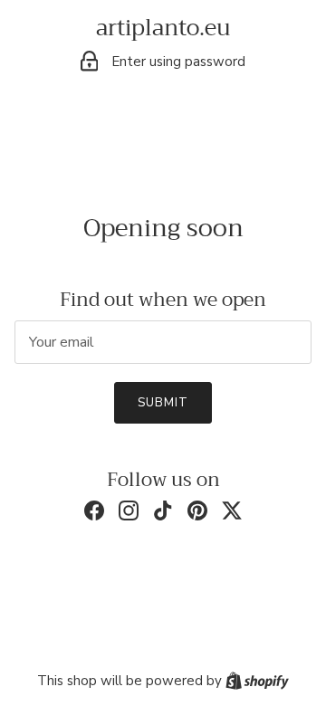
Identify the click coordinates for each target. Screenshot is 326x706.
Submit (163, 403)
